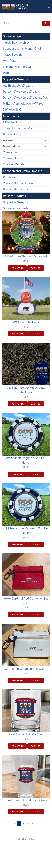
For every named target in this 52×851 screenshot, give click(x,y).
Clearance (10, 152)
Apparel (8, 140)
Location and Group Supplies (22, 171)
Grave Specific (12, 54)
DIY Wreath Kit (12, 109)
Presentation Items (15, 189)
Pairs (6, 72)
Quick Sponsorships (16, 42)
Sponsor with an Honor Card (22, 48)
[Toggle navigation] (49, 7)
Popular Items (12, 134)
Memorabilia (11, 146)
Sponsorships (12, 36)
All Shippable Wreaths (18, 85)
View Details (17, 268)
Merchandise (12, 116)
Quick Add (35, 268)
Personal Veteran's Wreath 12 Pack (26, 97)
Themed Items (13, 158)
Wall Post (9, 60)
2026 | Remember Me (17, 128)
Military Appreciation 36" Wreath (24, 103)
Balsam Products (14, 196)
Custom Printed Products (20, 183)
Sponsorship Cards (15, 208)
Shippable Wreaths (16, 79)
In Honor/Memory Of (17, 66)
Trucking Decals (14, 164)
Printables (10, 177)
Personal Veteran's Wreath (21, 91)
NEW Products (13, 122)
